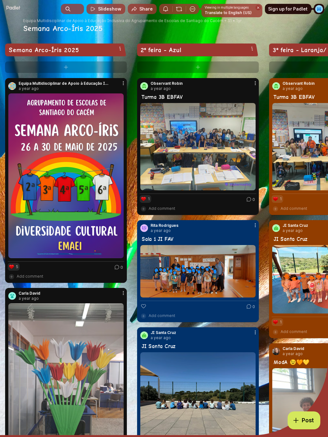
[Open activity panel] (165, 9)
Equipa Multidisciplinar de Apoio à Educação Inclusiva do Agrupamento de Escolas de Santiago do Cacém (123, 21)
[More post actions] (119, 85)
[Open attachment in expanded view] (66, 175)
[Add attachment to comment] (11, 276)
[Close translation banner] (258, 7)
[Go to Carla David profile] (276, 351)
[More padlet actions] (192, 9)
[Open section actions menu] (120, 48)
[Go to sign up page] (319, 9)
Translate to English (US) (228, 12)
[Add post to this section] (66, 67)
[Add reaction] (143, 306)
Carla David (293, 348)
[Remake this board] (179, 9)
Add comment (30, 276)
